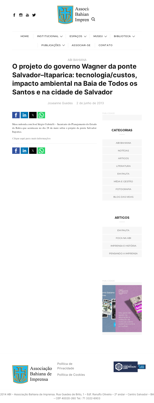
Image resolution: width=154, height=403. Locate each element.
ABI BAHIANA (77, 60)
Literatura (123, 166)
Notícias (123, 150)
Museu (98, 36)
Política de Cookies (71, 374)
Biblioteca (122, 36)
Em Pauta (123, 230)
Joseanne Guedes (60, 103)
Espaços (75, 36)
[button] (16, 115)
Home (24, 36)
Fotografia (123, 189)
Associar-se (81, 45)
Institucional (47, 36)
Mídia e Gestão (123, 181)
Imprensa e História (123, 245)
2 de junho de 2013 (90, 103)
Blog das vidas (123, 196)
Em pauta (123, 173)
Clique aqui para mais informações (31, 138)
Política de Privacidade (65, 366)
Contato (105, 45)
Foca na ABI (123, 238)
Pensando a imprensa (123, 253)
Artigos (123, 158)
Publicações (51, 45)
